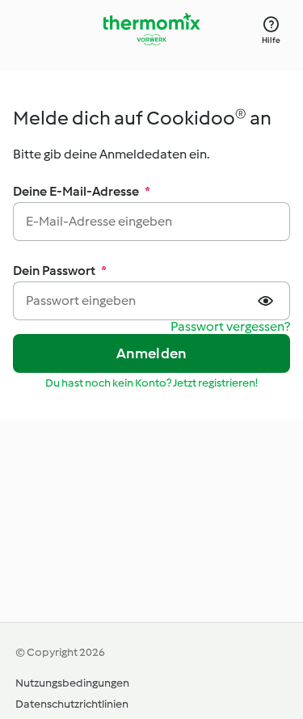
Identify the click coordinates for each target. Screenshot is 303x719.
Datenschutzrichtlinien (71, 704)
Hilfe (271, 40)
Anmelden (151, 353)
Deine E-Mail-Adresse (81, 191)
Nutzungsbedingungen (72, 683)
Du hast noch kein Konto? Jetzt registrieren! (151, 383)
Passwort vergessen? (230, 327)
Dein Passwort (60, 270)
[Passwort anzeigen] (267, 301)
